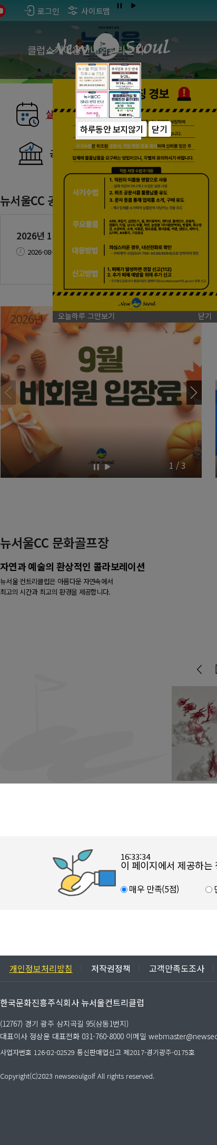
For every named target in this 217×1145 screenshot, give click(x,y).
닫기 (159, 129)
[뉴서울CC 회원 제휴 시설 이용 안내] (92, 76)
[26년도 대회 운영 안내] (125, 104)
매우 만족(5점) (153, 889)
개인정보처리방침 (41, 968)
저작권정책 (111, 968)
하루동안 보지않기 (111, 129)
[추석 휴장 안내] (125, 76)
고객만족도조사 (176, 968)
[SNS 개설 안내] (92, 104)
